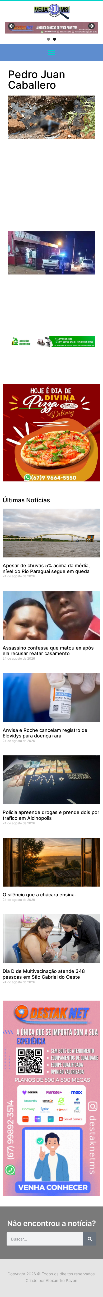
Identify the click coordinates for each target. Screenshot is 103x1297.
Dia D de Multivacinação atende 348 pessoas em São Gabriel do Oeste (44, 974)
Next (91, 26)
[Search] (89, 1239)
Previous (12, 26)
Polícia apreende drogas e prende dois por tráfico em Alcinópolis (51, 815)
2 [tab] (54, 39)
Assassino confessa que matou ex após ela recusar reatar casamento (48, 650)
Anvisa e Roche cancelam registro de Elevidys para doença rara (45, 733)
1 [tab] (48, 39)
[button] (52, 53)
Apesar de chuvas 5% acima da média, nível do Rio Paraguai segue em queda (46, 568)
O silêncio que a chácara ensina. (39, 894)
